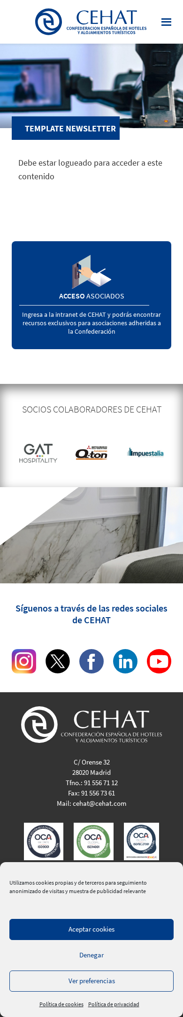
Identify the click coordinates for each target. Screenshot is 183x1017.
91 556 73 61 (98, 792)
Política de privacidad (113, 1004)
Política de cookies (61, 1004)
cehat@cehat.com (99, 803)
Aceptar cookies (91, 929)
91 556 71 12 (101, 782)
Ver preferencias (92, 980)
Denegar (91, 954)
